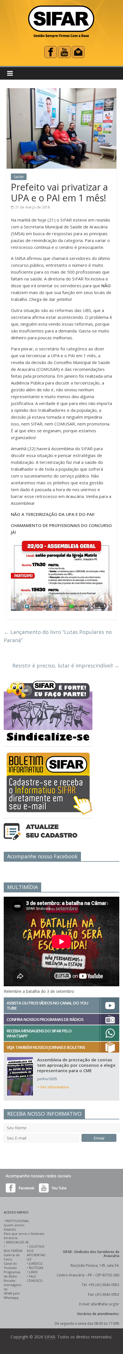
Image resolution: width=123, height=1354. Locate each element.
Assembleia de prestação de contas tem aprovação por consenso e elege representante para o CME (76, 1065)
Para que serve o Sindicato (24, 1233)
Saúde (19, 176)
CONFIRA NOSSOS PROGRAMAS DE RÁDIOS (45, 1019)
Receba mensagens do (12, 1284)
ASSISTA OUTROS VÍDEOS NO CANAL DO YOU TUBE (47, 1005)
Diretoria (10, 1238)
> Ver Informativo (53, 1087)
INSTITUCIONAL (17, 1221)
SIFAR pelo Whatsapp (12, 1295)
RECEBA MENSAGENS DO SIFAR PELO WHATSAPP (39, 1033)
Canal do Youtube (10, 1265)
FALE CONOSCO (35, 1278)
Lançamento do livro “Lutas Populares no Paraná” (58, 636)
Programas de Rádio (12, 1274)
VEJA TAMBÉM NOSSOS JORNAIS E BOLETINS (46, 1047)
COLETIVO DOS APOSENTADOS (36, 1252)
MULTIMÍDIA (13, 1250)
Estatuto (10, 1229)
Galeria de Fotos (12, 1257)
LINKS (33, 1272)
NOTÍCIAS (36, 1268)
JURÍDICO (36, 1263)
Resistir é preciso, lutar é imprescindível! (65, 665)
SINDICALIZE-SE (17, 1242)
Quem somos (14, 1225)
